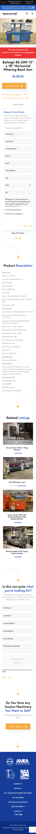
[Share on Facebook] (16, 238)
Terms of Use (22, 825)
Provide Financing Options (14, 214)
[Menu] (25, 14)
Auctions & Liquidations (18, 802)
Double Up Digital (18, 830)
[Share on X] (19, 238)
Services (17, 788)
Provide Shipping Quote (13, 210)
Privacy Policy (14, 825)
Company (17, 784)
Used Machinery (17, 806)
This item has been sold (18, 50)
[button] (15, 814)
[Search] (33, 8)
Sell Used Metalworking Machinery (18, 793)
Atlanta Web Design (25, 828)
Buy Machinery (18, 798)
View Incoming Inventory (29, 2)
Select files (18, 662)
